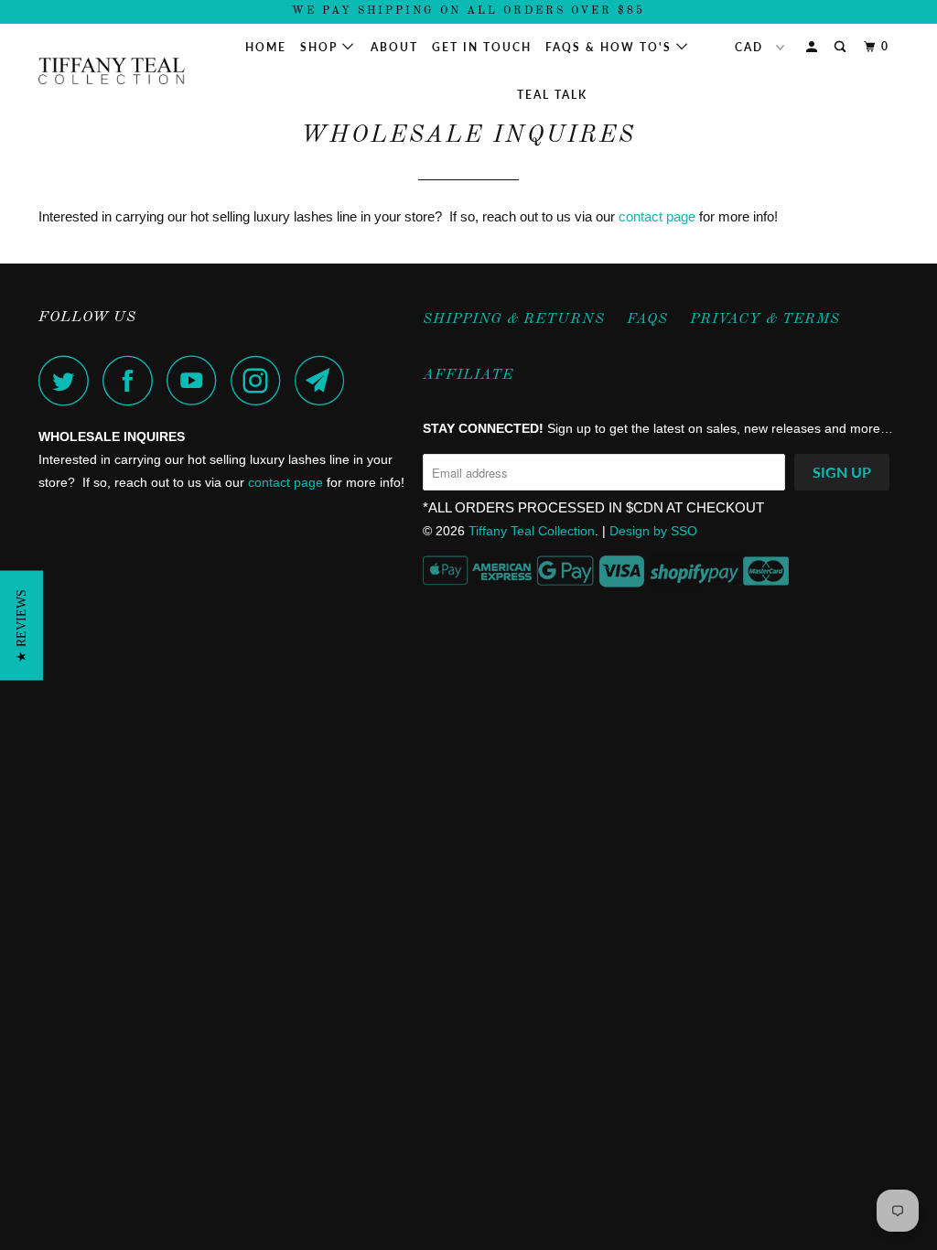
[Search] (842, 47)
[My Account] (813, 47)
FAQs (647, 319)
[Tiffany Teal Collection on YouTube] (197, 380)
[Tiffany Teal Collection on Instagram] (261, 380)
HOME (265, 47)
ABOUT (394, 47)
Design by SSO (653, 530)
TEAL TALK (552, 95)
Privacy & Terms (765, 319)
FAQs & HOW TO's (610, 47)
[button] (21, 625)
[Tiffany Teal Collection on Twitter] (68, 380)
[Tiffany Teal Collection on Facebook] (132, 380)
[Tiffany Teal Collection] (111, 71)
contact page (657, 216)
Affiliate (468, 375)
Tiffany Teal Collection (531, 530)
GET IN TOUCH (482, 47)
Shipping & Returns (514, 319)
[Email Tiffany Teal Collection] (325, 380)
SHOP (321, 47)
